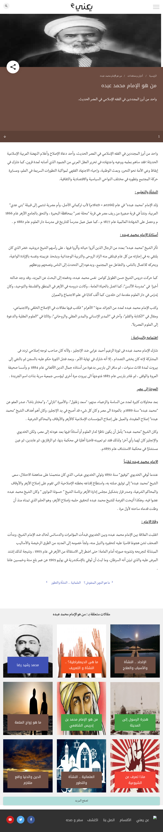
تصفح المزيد (81, 801)
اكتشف (92, 820)
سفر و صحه (74, 820)
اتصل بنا (109, 820)
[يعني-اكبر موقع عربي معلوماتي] (81, 7)
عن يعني (142, 820)
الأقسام (125, 820)
